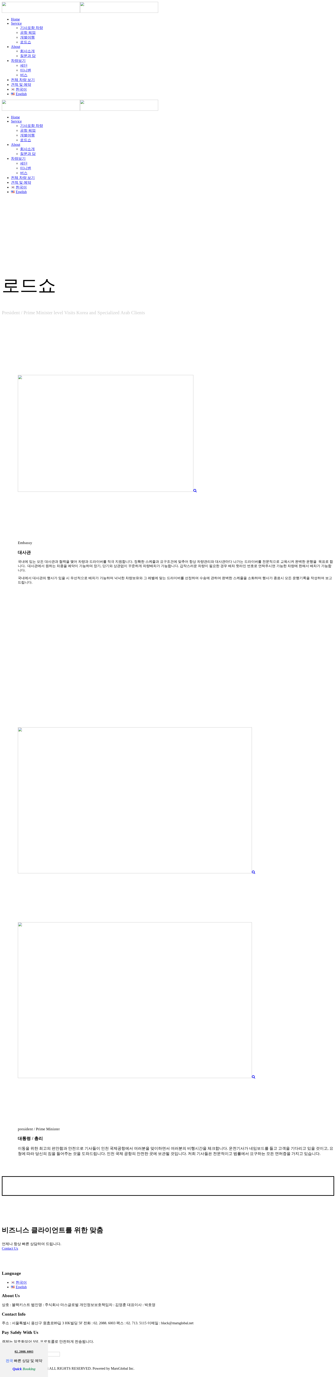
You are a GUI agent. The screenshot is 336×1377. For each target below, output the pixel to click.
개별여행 (27, 37)
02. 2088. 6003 (24, 1351)
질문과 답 (28, 56)
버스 (23, 75)
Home (15, 19)
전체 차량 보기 (23, 80)
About (15, 47)
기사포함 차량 (31, 28)
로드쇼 (25, 42)
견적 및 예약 (21, 84)
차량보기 (18, 61)
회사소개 (27, 51)
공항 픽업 (28, 32)
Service (16, 23)
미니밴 (25, 70)
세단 (23, 65)
